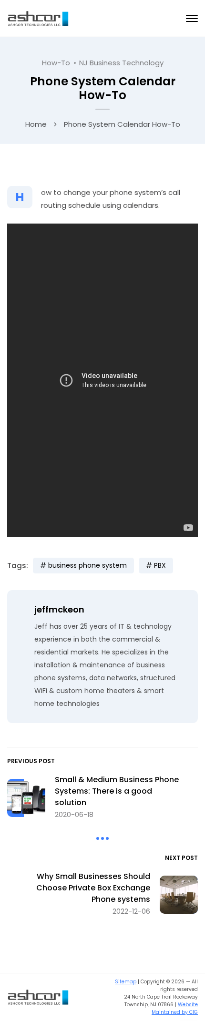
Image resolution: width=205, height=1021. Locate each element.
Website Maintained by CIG (175, 1008)
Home (36, 124)
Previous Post (31, 761)
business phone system (87, 565)
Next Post (181, 858)
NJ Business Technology (121, 63)
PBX (160, 565)
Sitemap (125, 981)
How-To (56, 63)
